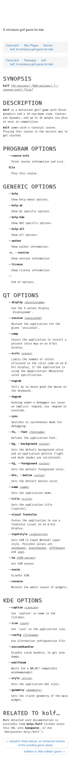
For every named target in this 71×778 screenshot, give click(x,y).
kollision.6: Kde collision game (44, 751)
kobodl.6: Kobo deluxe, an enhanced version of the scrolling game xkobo (35, 743)
